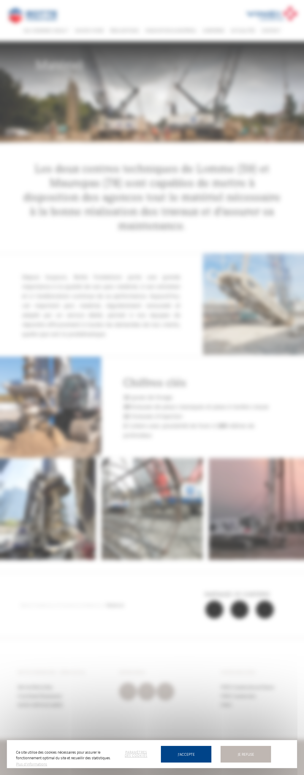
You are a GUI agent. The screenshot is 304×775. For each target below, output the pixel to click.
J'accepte (186, 754)
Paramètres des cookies (136, 753)
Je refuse (246, 754)
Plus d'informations (31, 764)
